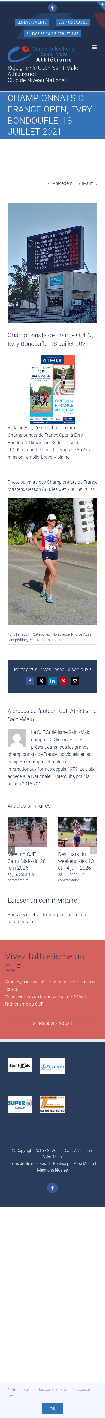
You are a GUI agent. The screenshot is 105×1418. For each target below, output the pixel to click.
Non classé (61, 634)
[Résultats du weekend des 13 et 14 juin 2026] (77, 820)
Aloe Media (84, 1163)
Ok (52, 1408)
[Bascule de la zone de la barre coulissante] (100, 6)
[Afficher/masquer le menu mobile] (94, 47)
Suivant (85, 183)
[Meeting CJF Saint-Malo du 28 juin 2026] (27, 820)
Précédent (62, 183)
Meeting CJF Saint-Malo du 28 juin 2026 (27, 861)
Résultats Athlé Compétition (51, 640)
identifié (48, 914)
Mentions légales (52, 1170)
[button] (11, 850)
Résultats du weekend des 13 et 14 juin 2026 (76, 861)
